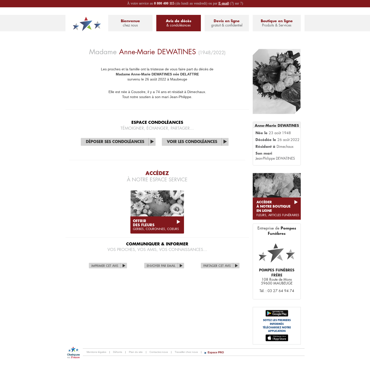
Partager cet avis (217, 265)
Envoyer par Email (161, 265)
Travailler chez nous (186, 352)
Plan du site (136, 352)
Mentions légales (96, 352)
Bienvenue (130, 23)
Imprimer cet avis (104, 265)
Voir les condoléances (192, 142)
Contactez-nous (159, 352)
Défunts (117, 352)
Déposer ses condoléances (115, 142)
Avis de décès (178, 23)
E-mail (223, 3)
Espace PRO (216, 352)
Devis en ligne (226, 23)
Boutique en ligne (277, 23)
